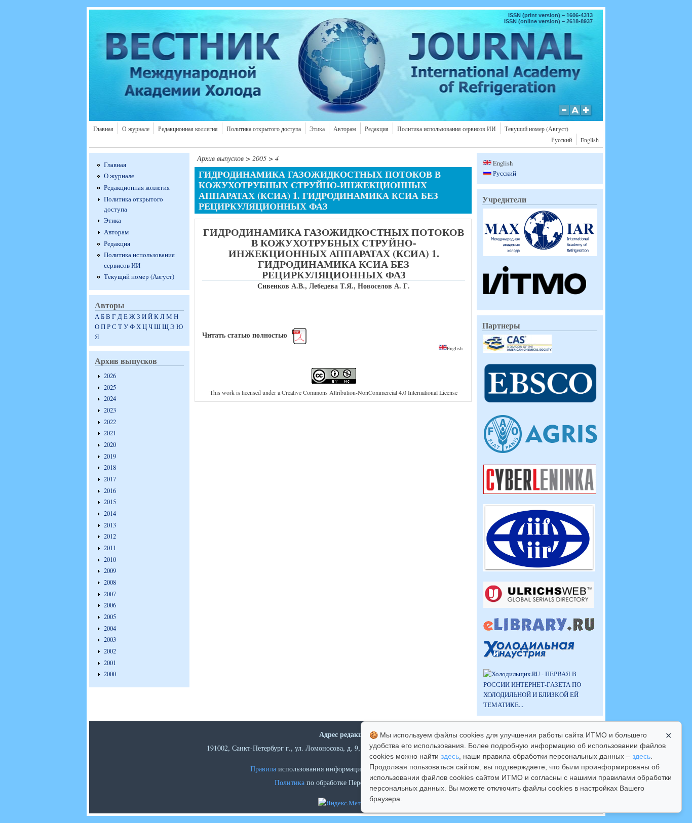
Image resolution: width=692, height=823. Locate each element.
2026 (110, 376)
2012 (110, 536)
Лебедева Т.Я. (331, 285)
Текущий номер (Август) (536, 129)
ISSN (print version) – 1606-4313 (550, 15)
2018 (110, 467)
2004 (110, 628)
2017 (110, 479)
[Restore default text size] (575, 115)
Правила (263, 768)
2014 (110, 513)
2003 (110, 639)
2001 (110, 663)
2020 (110, 444)
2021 (110, 433)
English (590, 140)
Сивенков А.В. (281, 285)
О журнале (135, 129)
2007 (110, 594)
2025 (110, 387)
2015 (110, 502)
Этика (317, 129)
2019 (110, 456)
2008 (110, 582)
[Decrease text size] (563, 115)
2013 (110, 525)
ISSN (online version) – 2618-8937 (548, 21)
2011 (110, 548)
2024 (110, 398)
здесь (450, 756)
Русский (561, 140)
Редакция (377, 129)
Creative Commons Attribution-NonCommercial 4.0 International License (369, 392)
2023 (110, 410)
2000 (110, 674)
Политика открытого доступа (263, 129)
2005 (110, 616)
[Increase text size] (587, 115)
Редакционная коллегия (188, 129)
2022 (110, 422)
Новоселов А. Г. (384, 285)
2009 (110, 570)
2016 (110, 490)
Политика (289, 782)
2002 (110, 651)
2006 (110, 605)
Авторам (344, 129)
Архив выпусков (220, 158)
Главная (103, 129)
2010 (110, 559)
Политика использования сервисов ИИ (446, 129)
